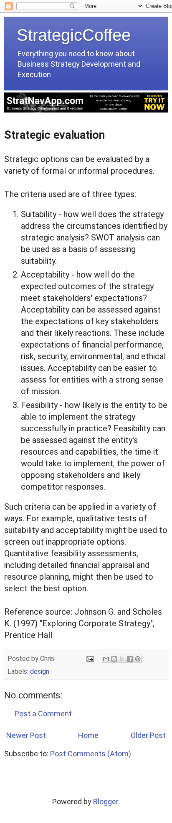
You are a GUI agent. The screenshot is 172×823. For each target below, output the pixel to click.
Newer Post (26, 735)
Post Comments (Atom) (90, 753)
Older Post (148, 735)
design (39, 671)
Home (88, 735)
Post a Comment (43, 713)
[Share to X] (122, 659)
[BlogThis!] (114, 659)
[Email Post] (89, 659)
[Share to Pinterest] (138, 659)
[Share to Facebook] (130, 659)
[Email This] (106, 659)
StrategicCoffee (74, 35)
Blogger (105, 801)
